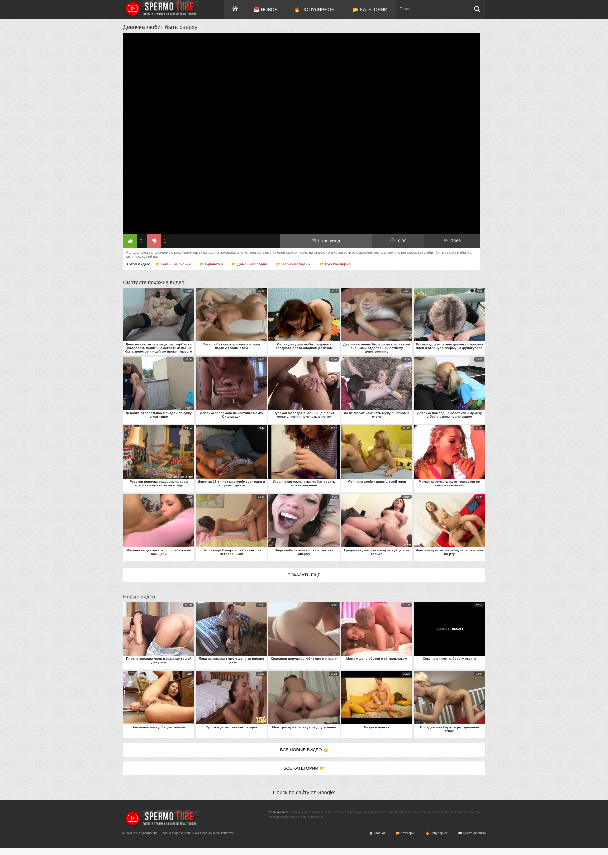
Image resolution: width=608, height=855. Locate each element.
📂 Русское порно (335, 264)
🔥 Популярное (314, 9)
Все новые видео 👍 (304, 749)
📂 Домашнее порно (249, 264)
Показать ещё (304, 575)
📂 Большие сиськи (173, 264)
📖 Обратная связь (472, 833)
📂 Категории (370, 9)
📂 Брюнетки (211, 264)
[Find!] (477, 11)
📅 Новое (265, 9)
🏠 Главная (377, 833)
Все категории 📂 (304, 768)
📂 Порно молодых (293, 264)
